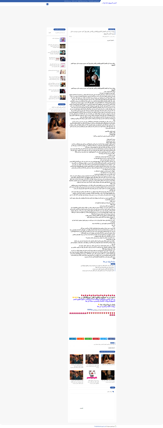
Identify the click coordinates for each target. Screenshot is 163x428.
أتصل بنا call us (74, 1)
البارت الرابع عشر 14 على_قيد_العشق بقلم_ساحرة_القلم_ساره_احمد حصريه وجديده (98, 270)
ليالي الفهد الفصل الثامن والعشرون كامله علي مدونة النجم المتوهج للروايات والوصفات (53, 52)
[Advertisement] (81, 17)
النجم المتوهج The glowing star (107, 3)
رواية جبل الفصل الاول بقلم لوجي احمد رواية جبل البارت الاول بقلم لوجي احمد (54, 65)
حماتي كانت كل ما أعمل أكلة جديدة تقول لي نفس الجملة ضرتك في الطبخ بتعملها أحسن (97, 265)
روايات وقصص (111, 29)
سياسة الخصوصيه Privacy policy (94, 1)
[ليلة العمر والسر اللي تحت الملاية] (107, 359)
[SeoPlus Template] (116, 426)
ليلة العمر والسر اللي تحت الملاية (108, 364)
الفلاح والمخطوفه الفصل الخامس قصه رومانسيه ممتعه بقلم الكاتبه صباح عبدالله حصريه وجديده (77, 382)
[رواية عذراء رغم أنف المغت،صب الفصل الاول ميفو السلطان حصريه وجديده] (92, 359)
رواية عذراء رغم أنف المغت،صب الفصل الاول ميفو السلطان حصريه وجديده (92, 366)
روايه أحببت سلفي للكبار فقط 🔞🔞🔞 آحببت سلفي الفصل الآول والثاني (54, 59)
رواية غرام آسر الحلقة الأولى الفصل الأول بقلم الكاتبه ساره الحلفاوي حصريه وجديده (93, 382)
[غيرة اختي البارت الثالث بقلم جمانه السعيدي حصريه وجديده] (107, 375)
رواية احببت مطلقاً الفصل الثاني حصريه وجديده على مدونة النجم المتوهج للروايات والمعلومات (53, 84)
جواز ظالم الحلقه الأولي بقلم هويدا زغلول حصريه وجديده (103, 269)
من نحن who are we (67, 1)
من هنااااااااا (91, 309)
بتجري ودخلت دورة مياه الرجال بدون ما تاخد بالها (105, 267)
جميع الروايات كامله (55, 38)
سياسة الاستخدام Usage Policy (83, 1)
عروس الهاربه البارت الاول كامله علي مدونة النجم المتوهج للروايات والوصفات (53, 46)
